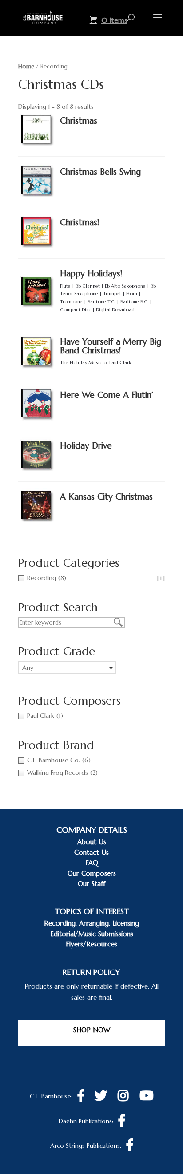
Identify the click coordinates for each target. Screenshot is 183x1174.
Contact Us (91, 852)
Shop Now (91, 1030)
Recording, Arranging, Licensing (91, 923)
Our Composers (92, 873)
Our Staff (91, 883)
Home (26, 66)
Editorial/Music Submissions (91, 934)
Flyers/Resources (91, 944)
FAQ (91, 862)
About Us (91, 841)
